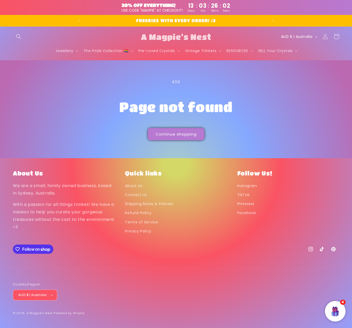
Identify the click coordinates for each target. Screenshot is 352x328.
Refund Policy (138, 213)
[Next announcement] (273, 20)
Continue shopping (176, 134)
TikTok (243, 194)
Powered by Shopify (69, 313)
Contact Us (136, 194)
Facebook (246, 213)
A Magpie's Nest (40, 313)
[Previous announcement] (79, 20)
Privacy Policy (138, 231)
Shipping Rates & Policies (149, 203)
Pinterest (246, 203)
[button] (18, 36)
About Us (133, 185)
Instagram (247, 185)
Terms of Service (141, 222)
